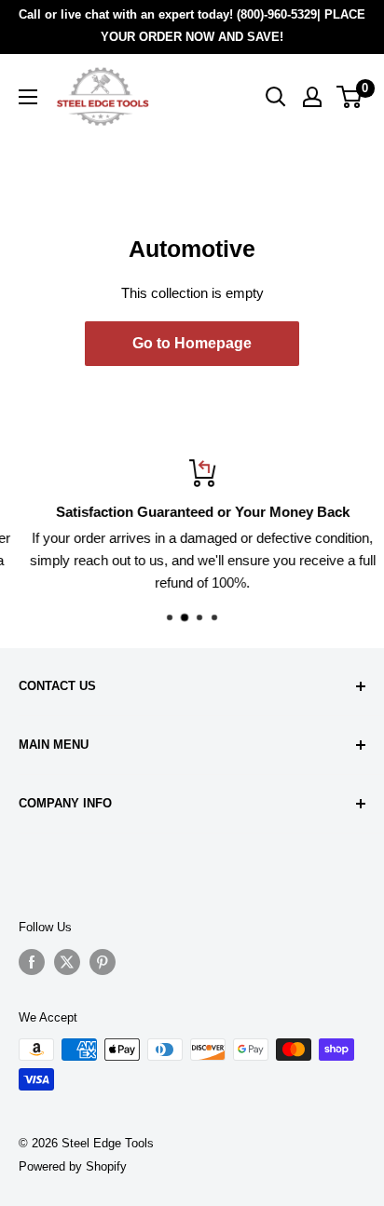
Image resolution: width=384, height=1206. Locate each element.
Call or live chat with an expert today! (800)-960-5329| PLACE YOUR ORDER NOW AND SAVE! (192, 25)
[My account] (312, 97)
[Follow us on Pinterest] (102, 962)
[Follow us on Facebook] (32, 962)
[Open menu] (28, 96)
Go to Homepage (192, 343)
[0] (350, 97)
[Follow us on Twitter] (67, 962)
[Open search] (276, 97)
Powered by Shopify (73, 1166)
